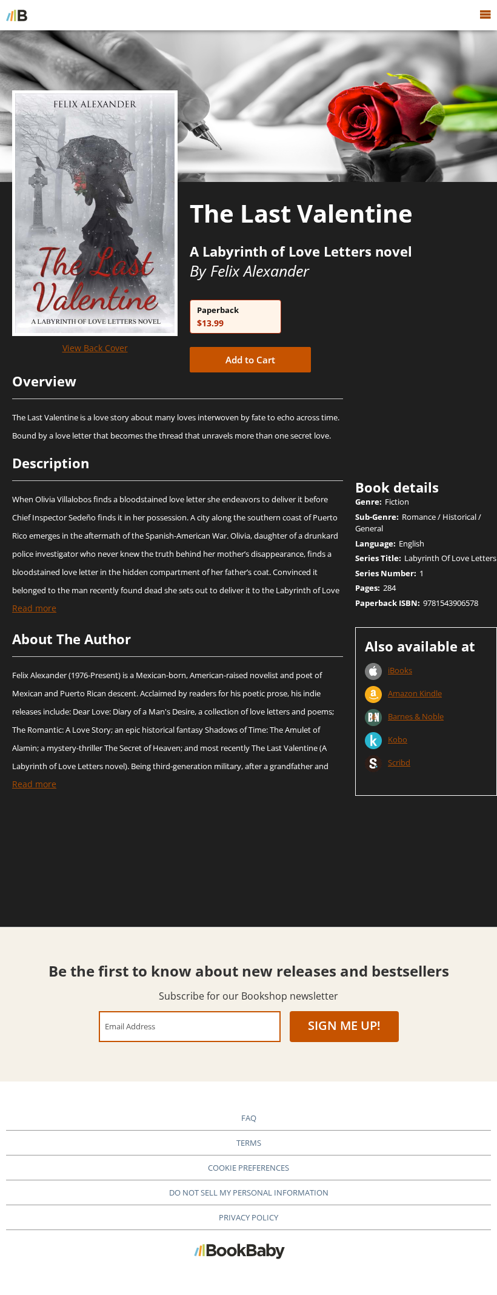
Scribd (399, 762)
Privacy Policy (248, 1217)
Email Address (130, 1026)
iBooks (400, 670)
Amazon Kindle (415, 693)
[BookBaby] (16, 15)
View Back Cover (95, 348)
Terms (248, 1142)
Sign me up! (344, 1025)
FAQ (248, 1117)
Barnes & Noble (416, 716)
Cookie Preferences (248, 1167)
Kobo (397, 739)
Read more (34, 608)
